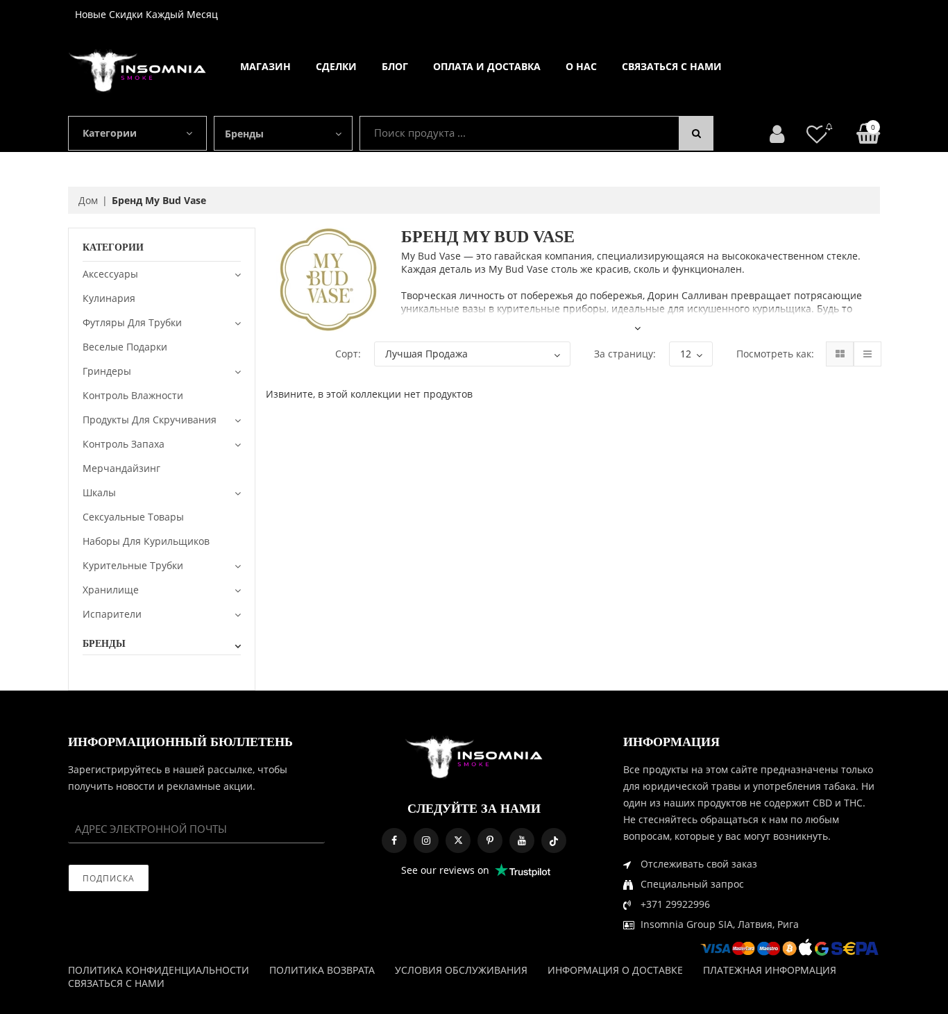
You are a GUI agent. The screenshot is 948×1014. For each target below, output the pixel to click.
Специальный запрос (692, 883)
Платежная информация (769, 970)
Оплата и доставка (487, 66)
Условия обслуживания (461, 970)
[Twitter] (458, 840)
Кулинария (109, 298)
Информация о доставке (615, 970)
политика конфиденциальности (158, 970)
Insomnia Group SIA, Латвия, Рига (720, 924)
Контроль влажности (133, 395)
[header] (816, 133)
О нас (581, 66)
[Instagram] (426, 840)
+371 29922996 (675, 904)
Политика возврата (322, 970)
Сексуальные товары (133, 516)
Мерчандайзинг (121, 468)
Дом (88, 200)
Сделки (336, 66)
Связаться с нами (672, 66)
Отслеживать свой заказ (699, 863)
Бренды (244, 133)
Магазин (265, 66)
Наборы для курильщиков (146, 541)
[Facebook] (394, 840)
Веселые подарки (125, 346)
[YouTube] (521, 840)
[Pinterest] (489, 840)
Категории (110, 133)
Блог (395, 66)
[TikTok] (553, 840)
